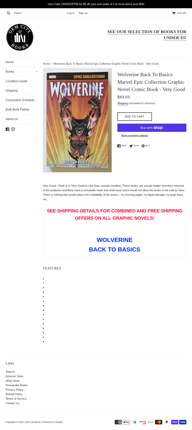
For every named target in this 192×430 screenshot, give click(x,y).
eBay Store (12, 380)
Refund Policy (14, 394)
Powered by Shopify (52, 422)
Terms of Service (16, 398)
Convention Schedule (20, 100)
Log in (70, 13)
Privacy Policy (14, 389)
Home (10, 62)
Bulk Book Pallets (17, 109)
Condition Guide (16, 81)
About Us (12, 119)
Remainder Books (17, 385)
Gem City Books (33, 422)
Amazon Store (14, 376)
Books (21, 71)
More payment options (134, 135)
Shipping (12, 90)
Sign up (83, 13)
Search (10, 371)
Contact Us (13, 403)
